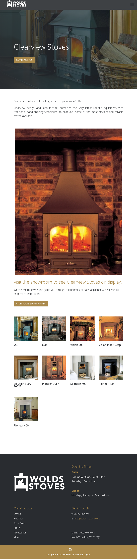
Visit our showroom (30, 303)
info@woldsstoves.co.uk (87, 518)
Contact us (24, 59)
